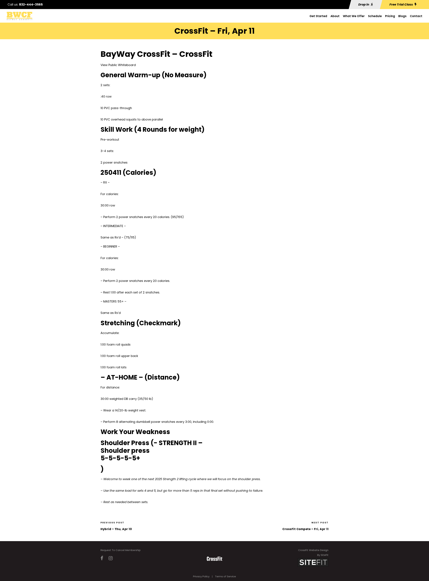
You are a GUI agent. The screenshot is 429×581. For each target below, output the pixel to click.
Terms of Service (225, 576)
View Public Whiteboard (118, 65)
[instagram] (111, 558)
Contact (416, 16)
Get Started (318, 16)
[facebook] (102, 558)
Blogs (402, 16)
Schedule (375, 16)
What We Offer (354, 16)
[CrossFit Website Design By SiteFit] (313, 562)
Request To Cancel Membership (121, 550)
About (335, 16)
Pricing (390, 16)
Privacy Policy (201, 576)
